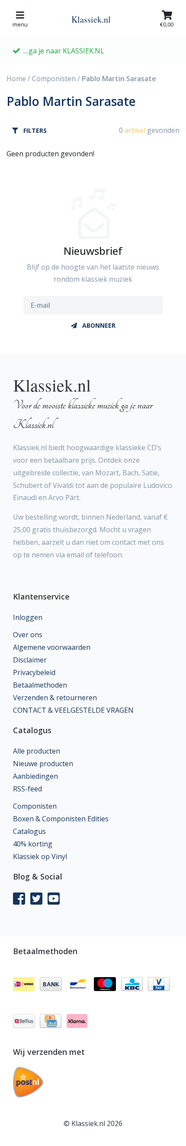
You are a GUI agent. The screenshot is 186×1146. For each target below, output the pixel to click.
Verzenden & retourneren (55, 697)
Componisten (54, 78)
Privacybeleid (34, 672)
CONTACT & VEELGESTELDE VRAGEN (73, 710)
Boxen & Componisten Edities (61, 818)
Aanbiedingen (35, 776)
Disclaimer (30, 660)
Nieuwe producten (43, 763)
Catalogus (29, 831)
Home (16, 78)
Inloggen (27, 617)
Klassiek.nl (91, 19)
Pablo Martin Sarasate (119, 78)
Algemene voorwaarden (51, 647)
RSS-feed (27, 789)
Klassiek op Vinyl (40, 856)
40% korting (32, 844)
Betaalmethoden (40, 685)
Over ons (27, 634)
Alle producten (36, 751)
